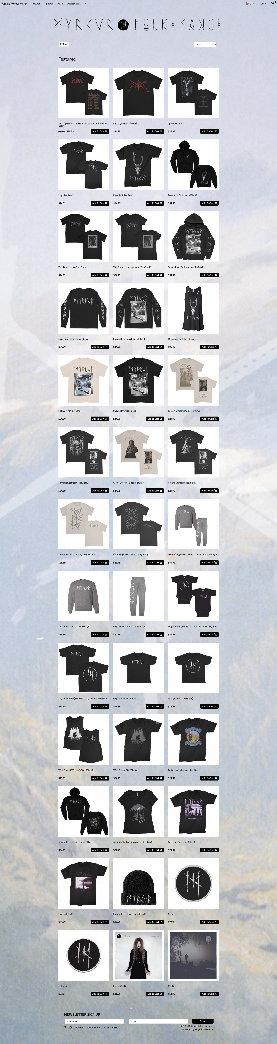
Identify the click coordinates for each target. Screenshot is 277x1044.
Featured (35, 3)
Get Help (79, 1027)
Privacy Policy (110, 1027)
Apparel (49, 3)
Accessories (73, 3)
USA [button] (252, 3)
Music (60, 3)
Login (263, 3)
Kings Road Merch (204, 1029)
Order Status (93, 1027)
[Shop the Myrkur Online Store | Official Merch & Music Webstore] (138, 24)
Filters (65, 44)
